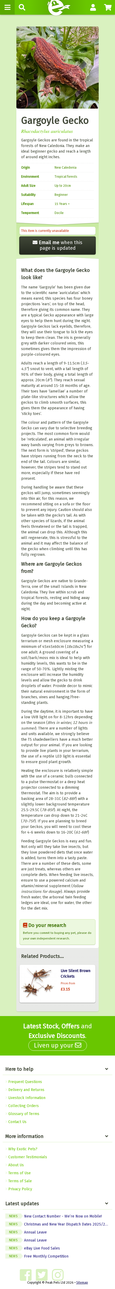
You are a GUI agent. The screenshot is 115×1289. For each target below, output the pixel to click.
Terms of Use (19, 1173)
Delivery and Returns (25, 1090)
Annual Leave (28, 1232)
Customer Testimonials (27, 1157)
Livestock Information (26, 1098)
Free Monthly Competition (38, 1256)
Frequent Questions (24, 1082)
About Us (15, 1165)
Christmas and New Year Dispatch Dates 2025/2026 (60, 1224)
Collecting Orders (23, 1106)
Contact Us (16, 1122)
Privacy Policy (19, 1189)
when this (60, 245)
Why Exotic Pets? (22, 1149)
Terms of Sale (19, 1181)
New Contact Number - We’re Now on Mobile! (55, 1216)
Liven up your (54, 1045)
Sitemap (82, 1282)
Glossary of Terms (23, 1114)
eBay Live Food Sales (34, 1248)
